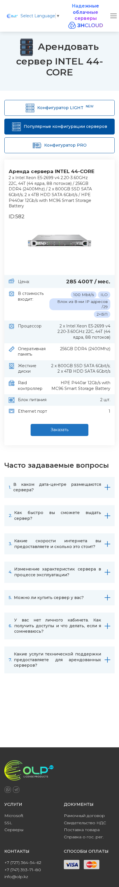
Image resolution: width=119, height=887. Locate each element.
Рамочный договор (84, 815)
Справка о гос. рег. (84, 836)
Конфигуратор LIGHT (65, 107)
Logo (12, 16)
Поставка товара (82, 829)
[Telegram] (16, 789)
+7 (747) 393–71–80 (22, 869)
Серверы (13, 829)
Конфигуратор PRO (65, 145)
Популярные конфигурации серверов (65, 126)
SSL (8, 822)
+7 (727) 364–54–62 (22, 862)
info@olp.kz (16, 876)
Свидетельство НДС (85, 822)
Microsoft (13, 815)
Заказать (59, 429)
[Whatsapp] (7, 789)
